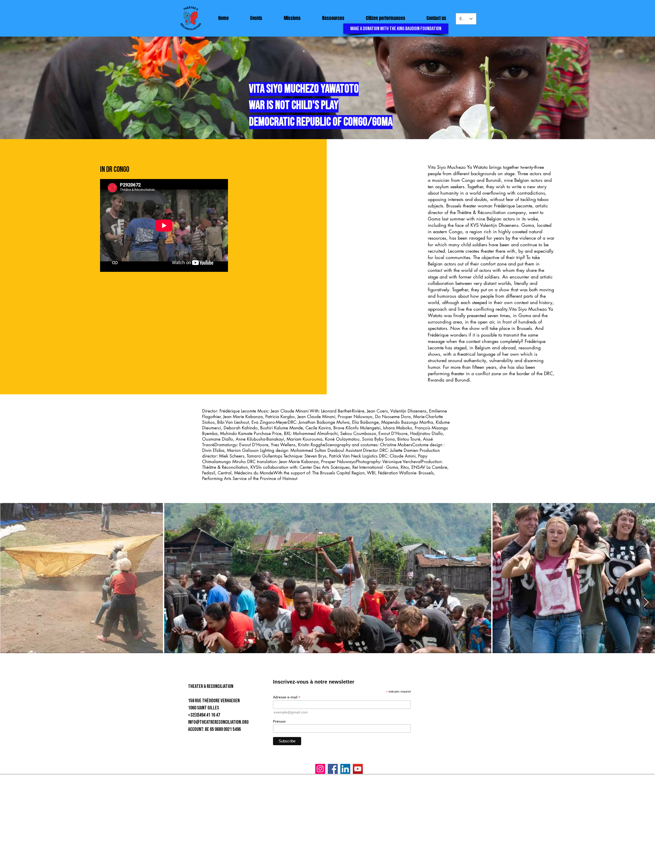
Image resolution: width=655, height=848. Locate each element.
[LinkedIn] (345, 769)
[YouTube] (358, 769)
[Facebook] (333, 769)
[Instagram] (320, 769)
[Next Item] (646, 602)
